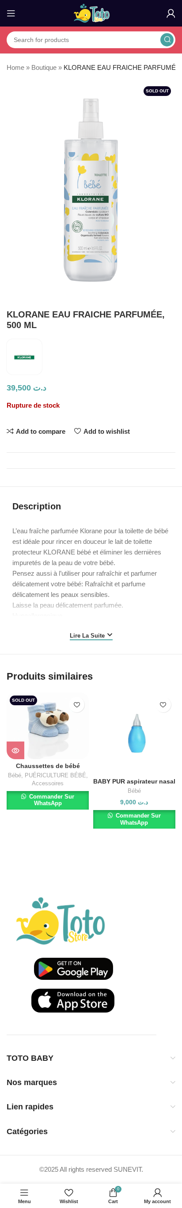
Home (15, 67)
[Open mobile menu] (11, 13)
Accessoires (48, 783)
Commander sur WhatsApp (50, 800)
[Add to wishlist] (76, 704)
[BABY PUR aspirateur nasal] (134, 733)
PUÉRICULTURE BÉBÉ (55, 775)
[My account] (171, 13)
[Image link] (60, 920)
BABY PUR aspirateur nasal (134, 781)
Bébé (14, 775)
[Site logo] (91, 12)
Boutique (44, 67)
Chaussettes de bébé (48, 766)
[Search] (167, 39)
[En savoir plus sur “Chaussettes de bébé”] (15, 750)
